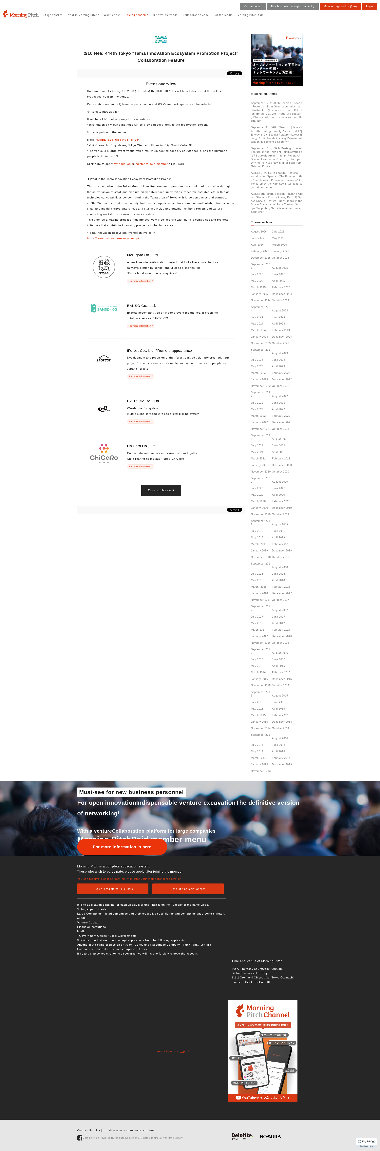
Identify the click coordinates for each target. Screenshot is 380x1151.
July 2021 (257, 445)
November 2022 (261, 385)
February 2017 (281, 629)
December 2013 (282, 764)
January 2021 (259, 465)
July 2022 (257, 402)
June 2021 (278, 445)
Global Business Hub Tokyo (117, 139)
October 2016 (280, 642)
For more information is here (122, 847)
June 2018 (278, 573)
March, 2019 (259, 544)
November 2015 (261, 685)
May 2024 (257, 323)
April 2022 (278, 409)
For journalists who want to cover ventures (125, 1130)
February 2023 (281, 372)
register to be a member (151, 163)
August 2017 (280, 610)
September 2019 (260, 522)
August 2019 (280, 524)
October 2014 (280, 728)
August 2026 (259, 231)
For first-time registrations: (188, 888)
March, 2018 (259, 586)
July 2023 (257, 359)
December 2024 (282, 293)
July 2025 (257, 274)
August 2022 (280, 396)
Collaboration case (195, 15)
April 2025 (278, 280)
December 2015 (282, 679)
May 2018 (257, 580)
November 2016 (261, 642)
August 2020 (280, 481)
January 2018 (259, 593)
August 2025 (280, 267)
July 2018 (257, 573)
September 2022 (260, 394)
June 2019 (278, 530)
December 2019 (282, 507)
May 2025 (257, 280)
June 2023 (278, 359)
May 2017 (257, 623)
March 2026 (279, 244)
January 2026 (280, 251)
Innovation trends (165, 15)
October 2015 (280, 685)
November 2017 (261, 599)
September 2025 (260, 266)
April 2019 (278, 537)
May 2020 (257, 494)
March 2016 (258, 672)
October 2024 (280, 300)
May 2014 (257, 751)
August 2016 (280, 652)
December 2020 (282, 465)
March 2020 (258, 501)
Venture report (253, 6)
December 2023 (282, 336)
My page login (123, 163)
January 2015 (259, 721)
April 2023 (278, 366)
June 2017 (278, 616)
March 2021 (258, 458)
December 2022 (282, 379)
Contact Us (84, 1130)
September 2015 (260, 694)
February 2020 (281, 501)
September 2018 (260, 565)
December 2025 (261, 257)
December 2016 (282, 636)
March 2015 (258, 715)
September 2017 (260, 608)
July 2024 (257, 317)
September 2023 (260, 351)
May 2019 (257, 537)
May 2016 (257, 665)
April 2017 (278, 623)
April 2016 (278, 665)
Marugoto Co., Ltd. (143, 255)
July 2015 (257, 702)
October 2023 (280, 343)
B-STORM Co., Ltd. (143, 401)
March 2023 (258, 372)
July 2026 (278, 231)
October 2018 (280, 557)
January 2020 (259, 507)
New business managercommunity (292, 6)
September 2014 (260, 736)
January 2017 (259, 636)
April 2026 (257, 244)
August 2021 (280, 438)
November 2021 (261, 428)
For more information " (140, 281)
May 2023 (257, 366)
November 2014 (261, 728)
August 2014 (280, 738)
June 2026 (257, 238)
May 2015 (257, 708)
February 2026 (260, 251)
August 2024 (280, 310)
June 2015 (278, 702)
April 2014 (278, 751)
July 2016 (257, 659)
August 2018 (280, 567)
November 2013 (261, 771)
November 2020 (261, 471)
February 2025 (281, 287)
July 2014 (257, 744)
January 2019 (259, 550)
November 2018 (261, 557)
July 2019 (257, 530)
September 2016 (260, 651)
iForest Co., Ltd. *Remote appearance (159, 351)
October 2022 (280, 385)
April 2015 (278, 708)
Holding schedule (136, 15)
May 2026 (278, 238)
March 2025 (258, 287)
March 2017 (258, 629)
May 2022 (257, 409)
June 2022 (278, 402)
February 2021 (281, 458)
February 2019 (281, 544)
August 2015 (280, 695)
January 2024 (259, 336)
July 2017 (257, 616)
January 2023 (259, 379)
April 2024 (278, 323)
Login (369, 6)
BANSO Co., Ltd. (141, 306)
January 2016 (259, 679)
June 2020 (278, 488)
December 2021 (282, 422)
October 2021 (280, 428)
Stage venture (53, 15)
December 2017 (282, 593)
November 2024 (261, 300)
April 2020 (278, 494)
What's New (112, 15)
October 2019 (280, 514)
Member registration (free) (340, 6)
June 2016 (278, 659)
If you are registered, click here (113, 888)
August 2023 (280, 353)
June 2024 (278, 317)
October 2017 (280, 599)
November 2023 (261, 343)
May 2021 (257, 452)
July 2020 (257, 488)
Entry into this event (161, 490)
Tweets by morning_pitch (172, 1051)
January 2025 (259, 293)
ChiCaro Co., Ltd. (142, 446)
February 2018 (281, 586)
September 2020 (260, 480)
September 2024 (260, 309)
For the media (223, 15)
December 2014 (282, 721)
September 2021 (260, 437)
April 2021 (278, 452)
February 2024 (281, 330)
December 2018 (282, 550)
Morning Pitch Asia (251, 15)
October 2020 (280, 471)
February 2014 (281, 757)
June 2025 (278, 274)
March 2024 (258, 330)
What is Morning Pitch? (83, 15)
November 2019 (261, 514)
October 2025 (280, 257)
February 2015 (281, 715)
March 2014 (258, 757)
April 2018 (278, 580)
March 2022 (258, 415)
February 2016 (281, 672)
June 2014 (278, 744)
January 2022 (259, 422)
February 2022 (281, 415)
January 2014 (259, 764)
